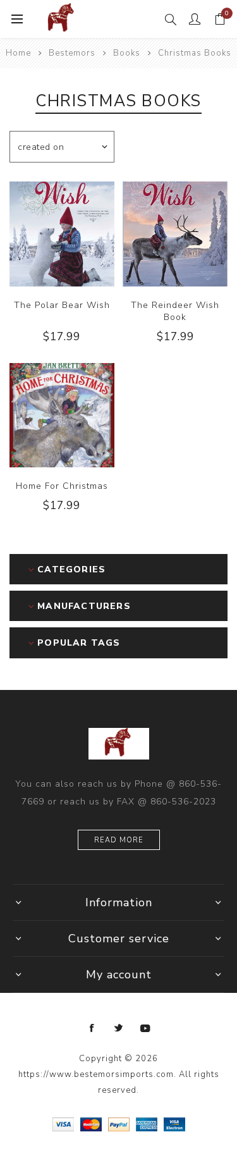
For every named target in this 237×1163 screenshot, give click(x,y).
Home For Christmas (62, 486)
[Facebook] (92, 1028)
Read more (118, 840)
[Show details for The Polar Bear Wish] (61, 234)
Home (18, 53)
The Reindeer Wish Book (175, 311)
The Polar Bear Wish (62, 305)
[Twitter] (119, 1028)
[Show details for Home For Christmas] (61, 415)
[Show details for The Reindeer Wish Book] (175, 234)
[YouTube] (145, 1028)
